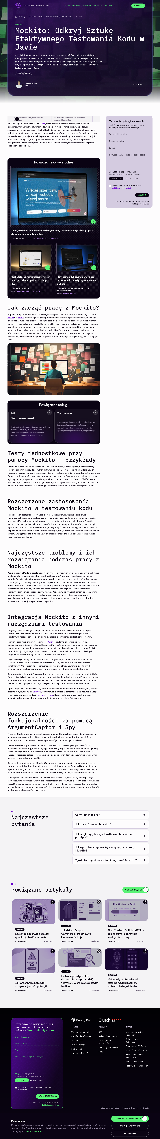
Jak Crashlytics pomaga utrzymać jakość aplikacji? (31, 984)
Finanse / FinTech (136, 1046)
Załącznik (122, 172)
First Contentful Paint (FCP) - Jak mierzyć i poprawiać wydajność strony (126, 934)
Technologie (29, 5)
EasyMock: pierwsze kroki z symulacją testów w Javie (32, 935)
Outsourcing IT (79, 1053)
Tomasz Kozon (31, 83)
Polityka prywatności (109, 1108)
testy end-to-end (45, 695)
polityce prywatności (33, 1131)
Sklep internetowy (109, 1036)
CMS (100, 1032)
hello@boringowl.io (140, 204)
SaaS (101, 1052)
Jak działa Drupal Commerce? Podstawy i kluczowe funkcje (76, 934)
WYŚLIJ (141, 195)
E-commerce (77, 1040)
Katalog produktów (109, 1047)
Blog (46, 5)
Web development (80, 1032)
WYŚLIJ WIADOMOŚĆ (46, 1096)
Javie (42, 123)
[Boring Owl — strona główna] (18, 5)
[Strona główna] (16, 17)
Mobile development (82, 1036)
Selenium (37, 691)
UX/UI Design (78, 1045)
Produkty (109, 5)
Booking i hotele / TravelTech (46, 238)
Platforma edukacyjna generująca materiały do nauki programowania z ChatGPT (76, 280)
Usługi (87, 5)
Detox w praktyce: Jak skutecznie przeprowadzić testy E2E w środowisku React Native (79, 981)
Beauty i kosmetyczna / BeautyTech (31, 291)
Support (19, 24)
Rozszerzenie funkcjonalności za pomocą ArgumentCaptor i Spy (69, 119)
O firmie (39, 5)
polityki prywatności (121, 188)
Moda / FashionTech (136, 1050)
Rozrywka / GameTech (137, 1066)
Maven (27, 74)
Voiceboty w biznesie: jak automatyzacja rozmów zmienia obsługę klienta (123, 983)
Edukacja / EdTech (70, 294)
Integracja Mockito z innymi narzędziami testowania (28, 119)
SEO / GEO (76, 1049)
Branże (98, 5)
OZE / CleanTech (134, 1061)
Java (19, 74)
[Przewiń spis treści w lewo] (17, 119)
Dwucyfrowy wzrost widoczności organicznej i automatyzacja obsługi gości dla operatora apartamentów (52, 232)
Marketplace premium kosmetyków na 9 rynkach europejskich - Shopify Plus (30, 280)
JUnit (50, 641)
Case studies (73, 5)
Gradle (21, 317)
